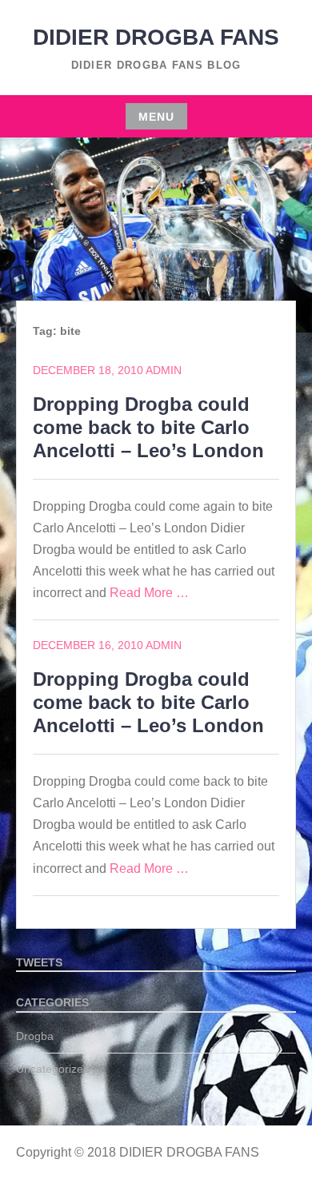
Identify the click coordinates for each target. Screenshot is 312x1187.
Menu (156, 116)
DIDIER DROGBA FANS (156, 37)
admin (164, 370)
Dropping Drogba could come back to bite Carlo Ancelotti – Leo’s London (148, 427)
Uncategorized (53, 1068)
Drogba (35, 1036)
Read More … (149, 592)
